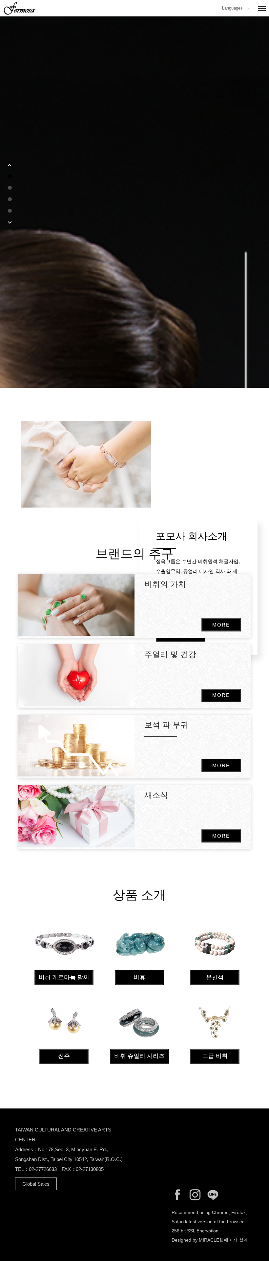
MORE (221, 625)
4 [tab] (10, 211)
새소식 (156, 795)
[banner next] (9, 222)
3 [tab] (10, 199)
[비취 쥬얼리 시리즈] (139, 1021)
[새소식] (76, 816)
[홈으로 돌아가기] (19, 7)
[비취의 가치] (76, 605)
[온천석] (215, 942)
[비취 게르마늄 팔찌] (64, 942)
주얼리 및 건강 (170, 654)
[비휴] (139, 942)
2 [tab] (10, 188)
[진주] (64, 1021)
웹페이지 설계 (233, 1240)
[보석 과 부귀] (76, 745)
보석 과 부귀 (166, 724)
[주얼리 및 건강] (76, 675)
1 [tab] (10, 176)
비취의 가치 (165, 584)
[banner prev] (9, 165)
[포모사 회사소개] (139, 464)
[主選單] (262, 9)
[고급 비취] (215, 1021)
